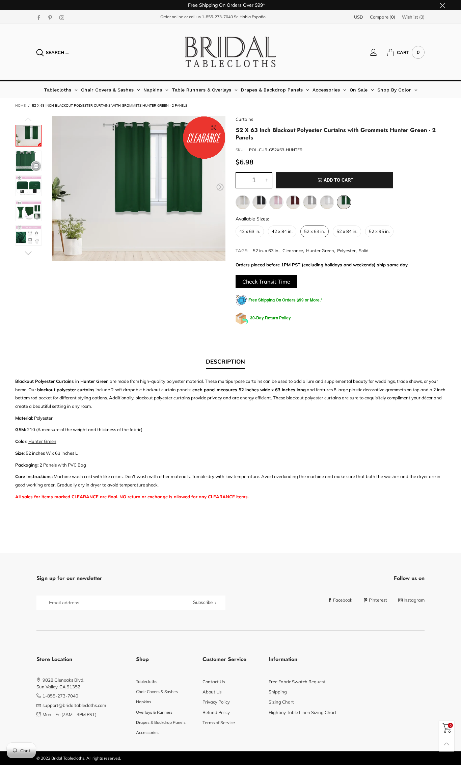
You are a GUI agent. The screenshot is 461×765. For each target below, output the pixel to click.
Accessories (147, 732)
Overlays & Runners (154, 712)
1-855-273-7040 (217, 16)
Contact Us (213, 681)
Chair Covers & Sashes (157, 691)
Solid (364, 250)
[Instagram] (61, 17)
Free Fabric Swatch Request (297, 681)
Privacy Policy (216, 702)
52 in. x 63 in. (266, 250)
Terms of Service (218, 722)
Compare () (382, 17)
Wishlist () (413, 17)
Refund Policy (216, 712)
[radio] (243, 202)
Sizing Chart (281, 702)
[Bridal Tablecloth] (230, 51)
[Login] (378, 52)
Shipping (278, 691)
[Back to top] (446, 743)
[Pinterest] (50, 17)
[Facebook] (39, 17)
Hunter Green (320, 250)
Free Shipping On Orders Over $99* (226, 5)
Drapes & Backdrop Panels (161, 722)
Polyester (346, 250)
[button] (57, 187)
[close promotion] (442, 5)
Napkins (143, 701)
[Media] (213, 127)
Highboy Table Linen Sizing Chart (302, 712)
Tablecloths (146, 681)
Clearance (292, 250)
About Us (211, 691)
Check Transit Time (266, 281)
